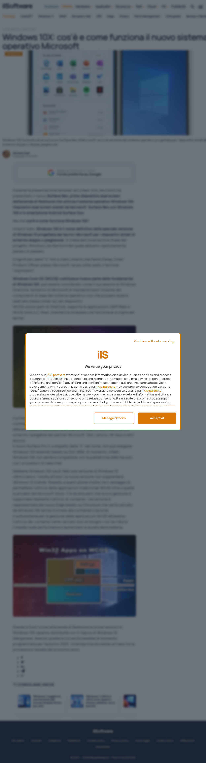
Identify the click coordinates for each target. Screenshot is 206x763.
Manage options (114, 418)
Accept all (157, 418)
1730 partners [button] (55, 375)
